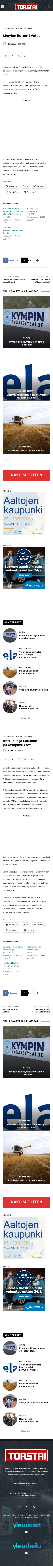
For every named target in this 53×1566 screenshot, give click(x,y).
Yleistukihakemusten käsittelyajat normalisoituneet (26, 396)
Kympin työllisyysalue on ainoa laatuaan (26, 343)
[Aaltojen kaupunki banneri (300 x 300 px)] (24, 534)
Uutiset (19, 28)
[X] (12, 56)
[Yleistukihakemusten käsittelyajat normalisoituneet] (26, 375)
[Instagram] (26, 1507)
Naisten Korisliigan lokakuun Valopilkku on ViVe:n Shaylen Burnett (13, 211)
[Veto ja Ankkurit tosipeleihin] (10, 688)
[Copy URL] (25, 56)
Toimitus (12, 44)
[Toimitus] (5, 44)
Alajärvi (23, 686)
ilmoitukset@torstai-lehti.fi (26, 1498)
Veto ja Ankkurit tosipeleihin (33, 690)
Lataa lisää (25, 718)
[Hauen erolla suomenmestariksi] (10, 706)
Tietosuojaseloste (26, 1485)
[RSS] (34, 1507)
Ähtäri (26, 338)
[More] (37, 260)
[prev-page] (4, 459)
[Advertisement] (26, 128)
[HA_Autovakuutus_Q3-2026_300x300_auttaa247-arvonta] (24, 588)
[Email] (31, 56)
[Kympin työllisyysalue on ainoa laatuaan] (26, 322)
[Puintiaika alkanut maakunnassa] (26, 428)
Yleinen (28, 28)
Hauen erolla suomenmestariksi (29, 707)
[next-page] (9, 459)
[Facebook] (5, 56)
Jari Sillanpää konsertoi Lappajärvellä (14, 281)
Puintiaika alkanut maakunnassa (26, 450)
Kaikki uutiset (9, 28)
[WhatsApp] (18, 56)
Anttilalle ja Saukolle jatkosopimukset (40, 281)
